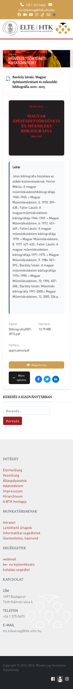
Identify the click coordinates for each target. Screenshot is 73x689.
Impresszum (13, 491)
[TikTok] (43, 15)
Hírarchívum (13, 496)
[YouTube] (31, 15)
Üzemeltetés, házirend (20, 538)
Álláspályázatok (15, 480)
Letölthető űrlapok (17, 527)
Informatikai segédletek (21, 533)
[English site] (54, 15)
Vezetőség (11, 475)
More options (21, 378)
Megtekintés (38, 365)
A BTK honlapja (14, 501)
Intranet (9, 522)
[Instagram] (37, 15)
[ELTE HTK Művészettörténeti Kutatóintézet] (36, 28)
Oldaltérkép (11, 670)
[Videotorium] (25, 15)
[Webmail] (48, 15)
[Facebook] (19, 15)
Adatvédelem (13, 485)
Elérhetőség (12, 470)
